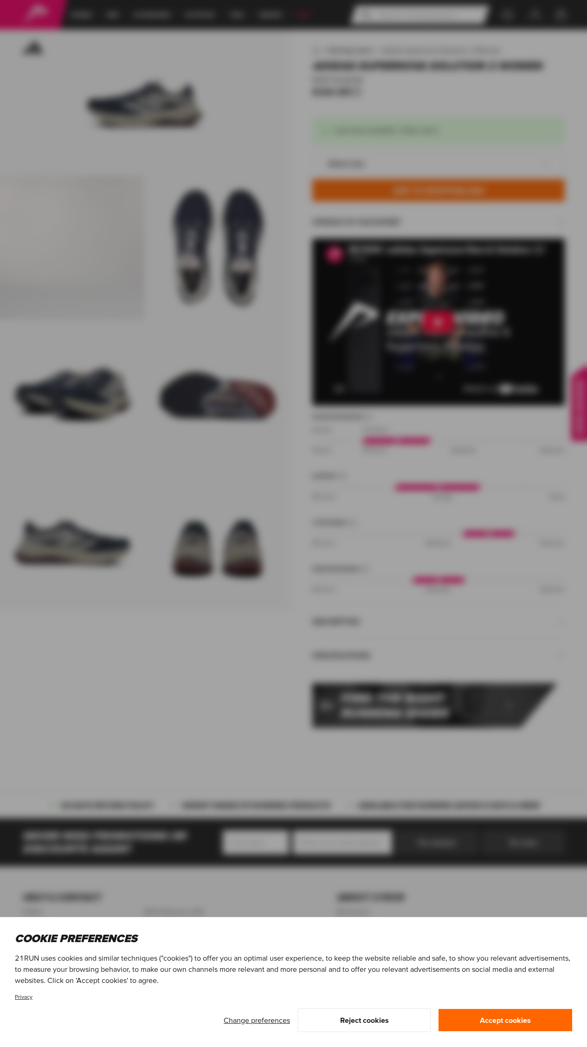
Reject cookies (364, 1020)
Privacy (23, 997)
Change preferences (257, 1020)
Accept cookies (505, 1020)
